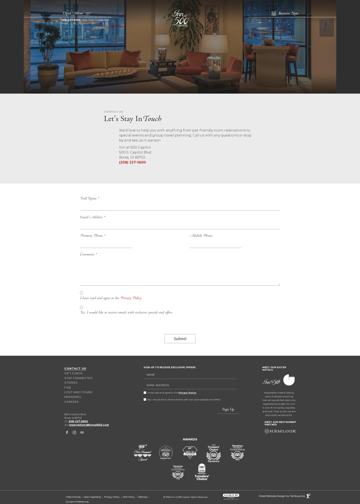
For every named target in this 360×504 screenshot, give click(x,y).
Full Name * (89, 199)
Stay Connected (78, 378)
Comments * (88, 254)
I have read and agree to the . (111, 298)
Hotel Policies (73, 497)
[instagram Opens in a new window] (74, 433)
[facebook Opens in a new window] (67, 433)
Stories (71, 382)
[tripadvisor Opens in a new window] (82, 433)
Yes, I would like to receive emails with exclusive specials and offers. (126, 313)
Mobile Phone (201, 236)
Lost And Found (78, 392)
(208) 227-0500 (132, 162)
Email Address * (92, 217)
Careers (71, 401)
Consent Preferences (77, 502)
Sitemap (142, 497)
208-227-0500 (71, 19)
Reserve (288, 13)
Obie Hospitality (92, 497)
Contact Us (75, 368)
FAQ (67, 387)
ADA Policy (129, 497)
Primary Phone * (92, 236)
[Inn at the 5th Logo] (272, 382)
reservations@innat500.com (89, 424)
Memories (72, 397)
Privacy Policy (130, 298)
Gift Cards (73, 373)
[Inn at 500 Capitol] (180, 18)
